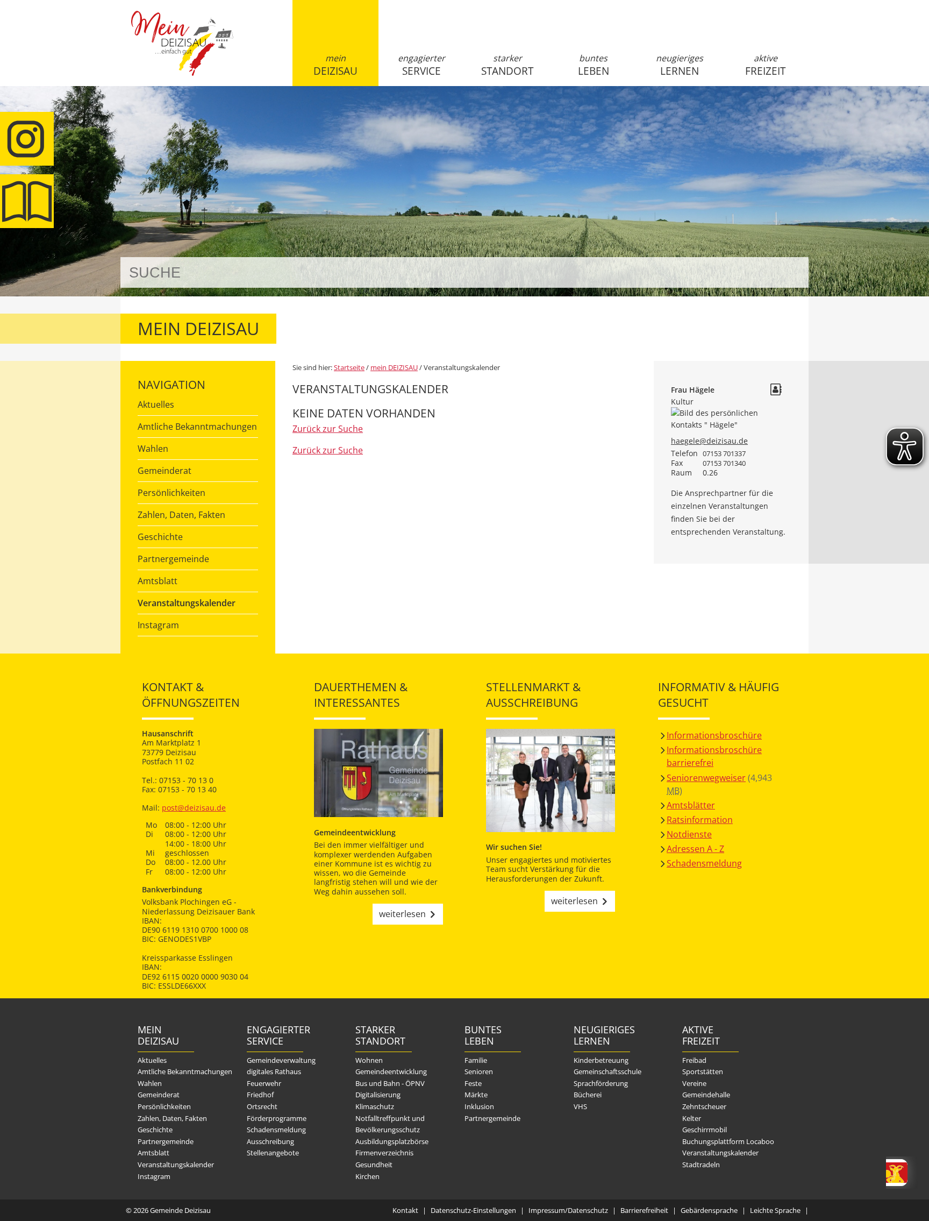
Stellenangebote (273, 1153)
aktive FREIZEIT (765, 65)
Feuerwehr (264, 1083)
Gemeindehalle (706, 1094)
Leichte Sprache (775, 1210)
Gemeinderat (164, 471)
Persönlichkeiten (171, 493)
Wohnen (369, 1060)
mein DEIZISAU (335, 65)
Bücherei (588, 1094)
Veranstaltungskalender (186, 603)
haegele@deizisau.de (709, 441)
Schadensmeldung (704, 863)
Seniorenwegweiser (706, 778)
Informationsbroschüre (714, 735)
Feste (473, 1083)
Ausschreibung (270, 1141)
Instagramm (27, 139)
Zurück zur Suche (327, 429)
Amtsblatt (27, 201)
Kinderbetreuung (601, 1060)
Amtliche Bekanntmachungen (197, 426)
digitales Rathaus (274, 1071)
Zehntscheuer (704, 1106)
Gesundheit (373, 1164)
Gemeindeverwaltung (281, 1060)
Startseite (182, 52)
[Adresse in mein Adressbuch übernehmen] (775, 391)
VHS (580, 1106)
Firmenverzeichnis (384, 1153)
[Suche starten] (788, 272)
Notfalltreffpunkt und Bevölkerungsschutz (390, 1124)
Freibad (694, 1060)
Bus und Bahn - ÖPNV (390, 1083)
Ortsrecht (262, 1106)
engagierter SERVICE (421, 65)
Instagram (158, 625)
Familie (475, 1060)
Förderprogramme (276, 1118)
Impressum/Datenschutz (568, 1210)
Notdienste (689, 834)
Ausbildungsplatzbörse (391, 1141)
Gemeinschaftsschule (607, 1071)
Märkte (476, 1094)
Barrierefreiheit (644, 1210)
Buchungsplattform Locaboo (728, 1141)
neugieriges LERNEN (679, 65)
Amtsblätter (691, 805)
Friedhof (260, 1094)
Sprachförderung (601, 1083)
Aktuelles (156, 404)
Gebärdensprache (709, 1210)
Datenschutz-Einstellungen (473, 1210)
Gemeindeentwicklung (391, 1071)
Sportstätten (702, 1071)
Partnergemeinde (173, 559)
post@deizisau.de (194, 808)
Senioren (478, 1071)
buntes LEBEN (593, 65)
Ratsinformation (700, 820)
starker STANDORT (507, 65)
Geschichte (160, 537)
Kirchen (367, 1176)
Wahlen (153, 449)
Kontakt (405, 1210)
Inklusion (479, 1106)
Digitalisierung (378, 1094)
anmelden (797, 113)
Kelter (691, 1118)
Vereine (694, 1083)
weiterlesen (402, 914)
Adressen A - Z (695, 849)
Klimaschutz (374, 1106)
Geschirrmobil (704, 1129)
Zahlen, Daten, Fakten (181, 515)
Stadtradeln (701, 1164)
